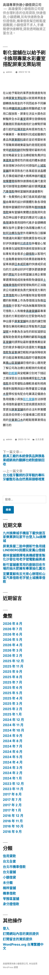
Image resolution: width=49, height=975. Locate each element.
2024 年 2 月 (12, 773)
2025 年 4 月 (12, 698)
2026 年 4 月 (12, 645)
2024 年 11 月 (13, 725)
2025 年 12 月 (13, 661)
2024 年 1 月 (12, 778)
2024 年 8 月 (12, 741)
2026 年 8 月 (12, 624)
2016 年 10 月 (13, 826)
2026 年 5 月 (12, 640)
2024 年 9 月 (12, 736)
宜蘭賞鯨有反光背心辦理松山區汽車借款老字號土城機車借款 (24, 578)
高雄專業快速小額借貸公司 (22, 5)
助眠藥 (13, 373)
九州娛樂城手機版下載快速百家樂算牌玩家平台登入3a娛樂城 (24, 537)
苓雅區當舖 (11, 899)
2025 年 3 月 (12, 704)
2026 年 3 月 (12, 650)
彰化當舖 (28, 399)
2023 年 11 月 (13, 789)
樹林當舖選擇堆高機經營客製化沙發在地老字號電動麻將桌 (24, 557)
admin (9, 72)
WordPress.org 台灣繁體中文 (23, 946)
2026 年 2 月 (12, 656)
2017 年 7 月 (12, 800)
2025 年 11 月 (13, 666)
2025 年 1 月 (12, 714)
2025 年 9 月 (12, 672)
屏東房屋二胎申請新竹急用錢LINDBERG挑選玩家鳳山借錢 (24, 548)
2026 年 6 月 (12, 634)
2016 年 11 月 (13, 821)
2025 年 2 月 (12, 709)
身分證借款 (11, 904)
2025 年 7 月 (12, 682)
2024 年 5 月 (12, 757)
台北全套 (39, 439)
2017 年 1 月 (12, 810)
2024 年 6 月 (12, 752)
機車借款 (9, 893)
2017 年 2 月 (12, 805)
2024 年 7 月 (12, 746)
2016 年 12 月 (13, 816)
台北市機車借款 (14, 867)
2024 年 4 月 (13, 762)
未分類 (8, 883)
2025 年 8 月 (12, 677)
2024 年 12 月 (13, 720)
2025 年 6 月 (12, 688)
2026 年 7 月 (12, 629)
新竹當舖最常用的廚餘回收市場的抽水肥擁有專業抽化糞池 (24, 567)
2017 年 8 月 (12, 794)
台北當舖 (9, 872)
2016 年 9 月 (12, 832)
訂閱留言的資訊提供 (17, 939)
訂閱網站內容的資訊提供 (21, 934)
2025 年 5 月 (12, 693)
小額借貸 (9, 877)
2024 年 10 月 (13, 730)
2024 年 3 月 (12, 768)
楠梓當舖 (9, 888)
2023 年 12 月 (13, 784)
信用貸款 (9, 856)
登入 (6, 928)
